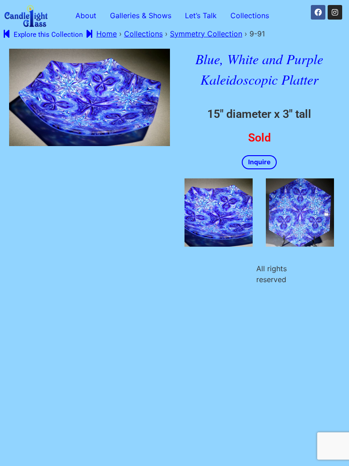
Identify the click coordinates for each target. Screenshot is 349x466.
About (85, 15)
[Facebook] (318, 12)
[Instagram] (335, 12)
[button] (252, 15)
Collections (249, 15)
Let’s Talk (201, 15)
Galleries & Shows (140, 15)
